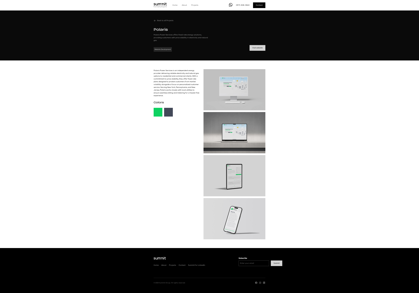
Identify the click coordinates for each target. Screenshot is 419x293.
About (184, 5)
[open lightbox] (234, 89)
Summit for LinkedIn (196, 265)
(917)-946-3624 (242, 5)
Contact (259, 5)
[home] (160, 5)
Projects (194, 5)
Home (174, 5)
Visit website (257, 48)
